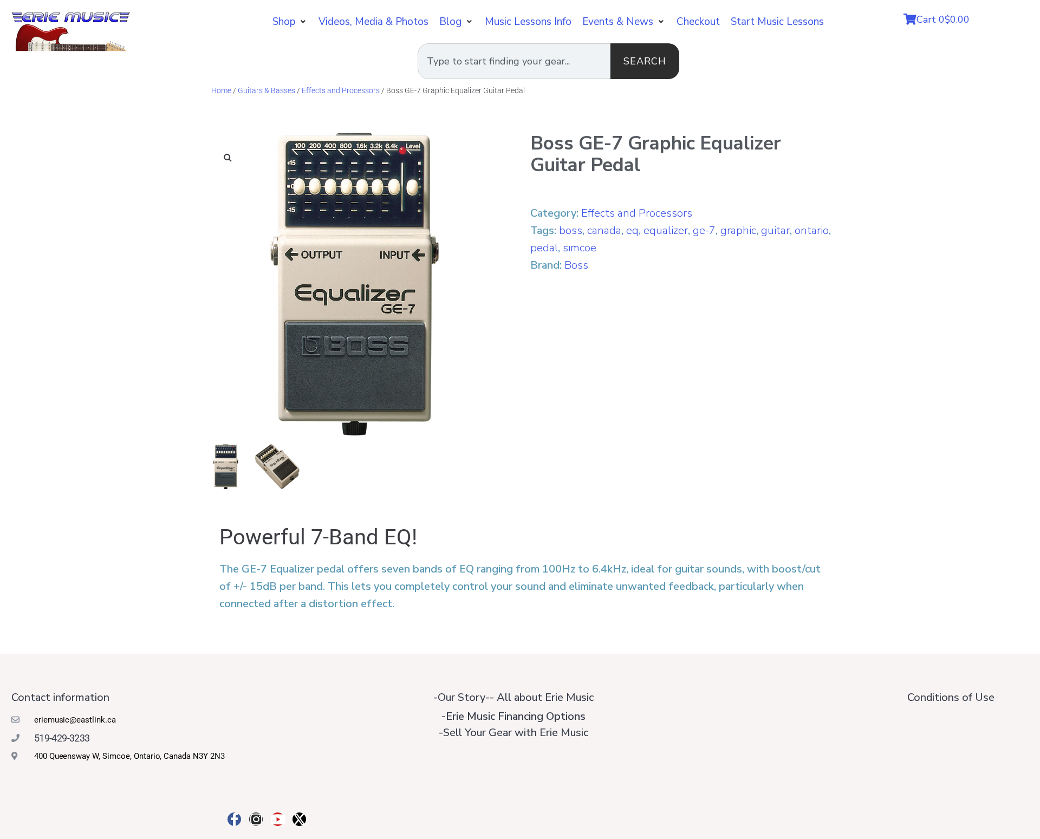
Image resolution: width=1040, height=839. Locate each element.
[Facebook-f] (234, 819)
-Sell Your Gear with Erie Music (513, 732)
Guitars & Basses (266, 90)
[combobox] (514, 61)
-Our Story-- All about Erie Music (513, 697)
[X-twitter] (299, 819)
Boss (576, 265)
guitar (775, 230)
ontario (812, 230)
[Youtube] (277, 819)
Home (221, 90)
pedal (544, 247)
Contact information (60, 697)
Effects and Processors (341, 90)
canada (604, 230)
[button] (290, 21)
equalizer (666, 230)
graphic (738, 230)
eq (632, 230)
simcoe (579, 247)
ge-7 (704, 230)
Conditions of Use (950, 697)
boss (570, 230)
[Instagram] (256, 819)
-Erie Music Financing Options (513, 716)
